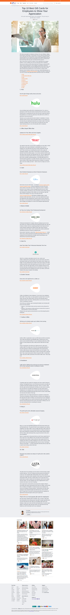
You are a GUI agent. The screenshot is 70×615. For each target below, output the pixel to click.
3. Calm (22, 77)
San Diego (18, 596)
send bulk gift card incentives (32, 71)
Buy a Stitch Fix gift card (24, 247)
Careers (23, 602)
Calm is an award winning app (26, 195)
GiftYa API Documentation (26, 592)
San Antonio (18, 595)
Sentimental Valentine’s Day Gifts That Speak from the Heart (22, 531)
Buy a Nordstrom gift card (25, 367)
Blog (14, 5)
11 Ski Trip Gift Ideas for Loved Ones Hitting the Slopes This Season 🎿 (21, 573)
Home (12, 5)
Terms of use (40, 608)
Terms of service (44, 608)
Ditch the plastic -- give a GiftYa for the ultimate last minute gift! (35, 0)
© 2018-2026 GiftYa (14, 608)
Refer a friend (24, 589)
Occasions (33, 595)
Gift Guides (16, 5)
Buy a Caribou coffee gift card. (26, 357)
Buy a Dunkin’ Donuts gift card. (26, 314)
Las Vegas (13, 600)
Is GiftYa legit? (24, 598)
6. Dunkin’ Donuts (24, 81)
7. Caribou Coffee (24, 83)
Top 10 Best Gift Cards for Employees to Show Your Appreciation (27, 5)
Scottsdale (18, 599)
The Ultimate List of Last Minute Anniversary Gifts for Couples (34, 531)
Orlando (18, 589)
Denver (13, 595)
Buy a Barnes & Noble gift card (26, 211)
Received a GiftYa (34, 588)
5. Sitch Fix (23, 80)
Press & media (24, 601)
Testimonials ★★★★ (45, 588)
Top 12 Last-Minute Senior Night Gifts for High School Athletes (47, 571)
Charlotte (13, 589)
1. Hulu (22, 74)
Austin (12, 588)
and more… (18, 600)
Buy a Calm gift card (24, 173)
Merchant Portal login (25, 588)
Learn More (28, 514)
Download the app (34, 589)
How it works (34, 592)
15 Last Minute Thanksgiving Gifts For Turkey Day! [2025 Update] (22, 555)
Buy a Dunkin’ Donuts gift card (26, 280)
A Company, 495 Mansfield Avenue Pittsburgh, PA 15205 (28, 608)
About (23, 597)
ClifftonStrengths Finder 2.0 (40, 232)
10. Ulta (22, 87)
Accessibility (49, 608)
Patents (57, 608)
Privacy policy (53, 608)
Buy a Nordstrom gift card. (25, 403)
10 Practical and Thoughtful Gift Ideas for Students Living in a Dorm (47, 531)
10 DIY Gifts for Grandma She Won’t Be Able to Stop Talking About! (34, 548)
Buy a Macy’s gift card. (24, 412)
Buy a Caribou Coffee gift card (26, 323)
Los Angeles (13, 599)
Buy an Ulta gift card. (24, 456)
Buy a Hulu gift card (24, 95)
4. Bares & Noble (24, 78)
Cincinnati (13, 592)
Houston (13, 596)
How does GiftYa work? (45, 589)
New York (18, 588)
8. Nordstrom (23, 84)
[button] (20, 3)
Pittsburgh (18, 592)
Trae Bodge (36, 19)
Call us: (45, 592)
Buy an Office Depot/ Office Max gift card (28, 134)
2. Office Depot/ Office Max (26, 75)
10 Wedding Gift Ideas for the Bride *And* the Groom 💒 (34, 567)
